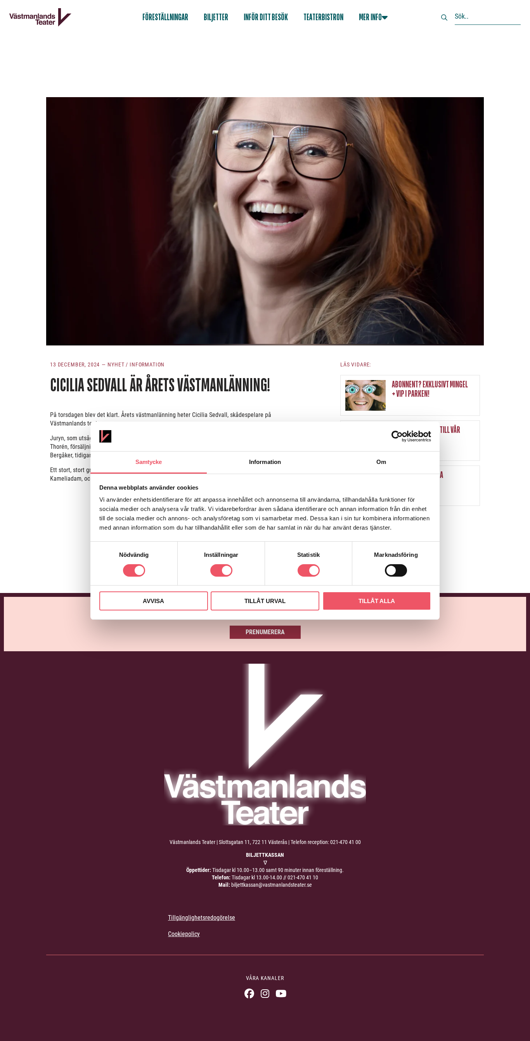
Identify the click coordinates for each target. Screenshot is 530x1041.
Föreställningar (165, 17)
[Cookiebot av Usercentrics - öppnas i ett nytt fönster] (397, 436)
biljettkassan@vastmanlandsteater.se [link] (271, 885)
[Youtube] (281, 993)
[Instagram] (265, 993)
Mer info (370, 17)
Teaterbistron (323, 17)
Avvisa (153, 601)
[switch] (221, 570)
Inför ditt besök (266, 17)
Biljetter (216, 17)
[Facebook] (249, 993)
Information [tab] (265, 462)
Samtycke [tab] (148, 462)
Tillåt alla (377, 601)
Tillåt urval (265, 601)
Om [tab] (381, 462)
